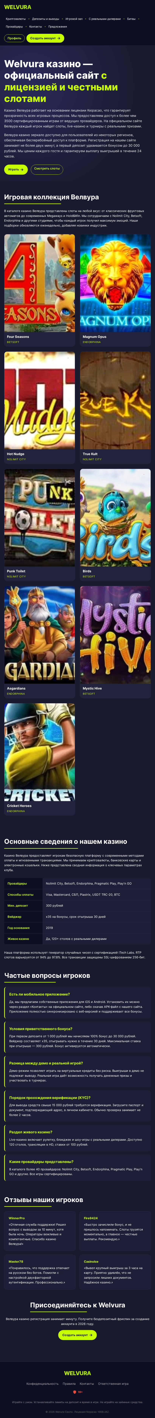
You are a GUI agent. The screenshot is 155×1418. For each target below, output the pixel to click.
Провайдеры (14, 26)
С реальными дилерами (105, 18)
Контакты (35, 26)
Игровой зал (74, 18)
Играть (13, 169)
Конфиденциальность (42, 1384)
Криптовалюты (16, 18)
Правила (69, 1384)
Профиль (14, 38)
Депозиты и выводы (45, 18)
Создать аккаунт (43, 38)
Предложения (57, 26)
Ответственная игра (113, 1384)
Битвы (131, 18)
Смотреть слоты (47, 168)
